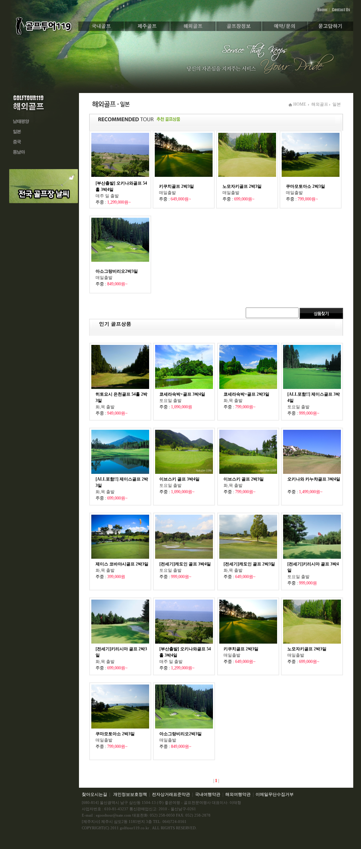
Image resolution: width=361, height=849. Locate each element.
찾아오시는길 (94, 794)
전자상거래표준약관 (171, 794)
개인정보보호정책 (130, 794)
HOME (299, 104)
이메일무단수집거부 (275, 794)
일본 (336, 104)
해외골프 (320, 104)
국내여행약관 (207, 794)
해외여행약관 (238, 794)
